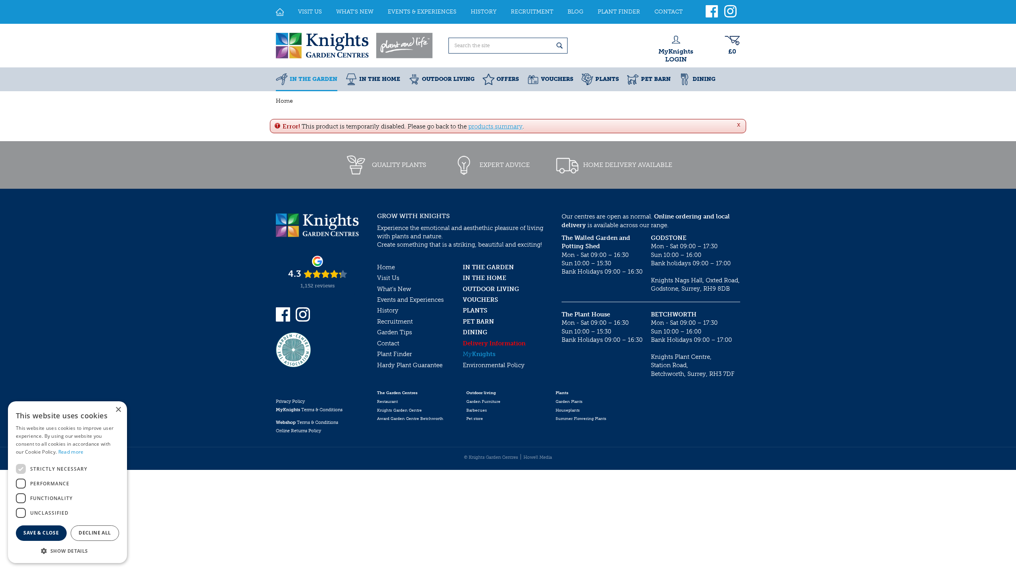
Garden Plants (569, 401)
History (387, 310)
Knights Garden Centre (399, 410)
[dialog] (67, 482)
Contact (388, 343)
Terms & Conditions (309, 409)
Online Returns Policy (298, 430)
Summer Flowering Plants (581, 418)
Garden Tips (394, 332)
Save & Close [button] (41, 532)
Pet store (474, 418)
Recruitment (395, 321)
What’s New (394, 289)
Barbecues (476, 410)
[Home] (280, 12)
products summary (495, 126)
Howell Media (537, 457)
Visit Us (388, 278)
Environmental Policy (494, 365)
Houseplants (568, 410)
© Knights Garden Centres (491, 457)
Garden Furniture (483, 401)
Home (386, 267)
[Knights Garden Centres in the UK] (355, 45)
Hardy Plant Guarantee (410, 365)
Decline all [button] (95, 532)
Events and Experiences (410, 299)
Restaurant (387, 401)
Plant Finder (394, 354)
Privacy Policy (290, 401)
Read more (71, 451)
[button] (67, 550)
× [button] (118, 410)
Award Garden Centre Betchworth (410, 418)
